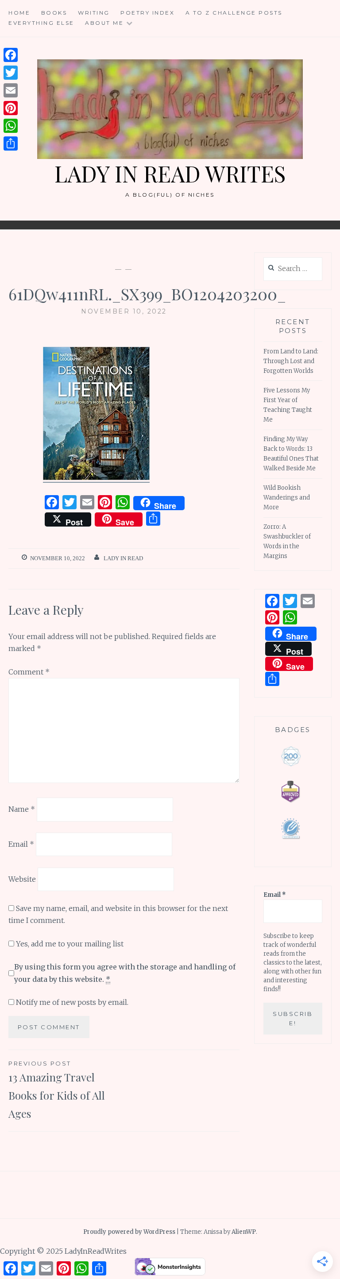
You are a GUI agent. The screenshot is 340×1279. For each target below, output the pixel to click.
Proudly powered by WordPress (129, 1232)
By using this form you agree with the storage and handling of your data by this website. (125, 972)
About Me (104, 22)
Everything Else (41, 22)
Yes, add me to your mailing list (69, 943)
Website (22, 879)
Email (21, 844)
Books (54, 12)
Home (19, 12)
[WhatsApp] (10, 126)
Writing (94, 12)
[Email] (10, 90)
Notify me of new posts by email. (72, 1002)
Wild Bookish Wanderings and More (286, 497)
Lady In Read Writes (170, 173)
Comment (29, 671)
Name (21, 809)
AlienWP (244, 1232)
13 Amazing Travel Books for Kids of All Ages (56, 1090)
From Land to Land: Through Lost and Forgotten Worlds (290, 361)
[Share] (10, 143)
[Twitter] (10, 72)
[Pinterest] (10, 108)
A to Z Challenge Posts (233, 12)
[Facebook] (10, 55)
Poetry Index (147, 12)
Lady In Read (123, 558)
